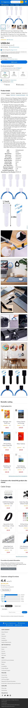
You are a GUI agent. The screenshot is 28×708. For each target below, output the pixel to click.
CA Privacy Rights (5, 679)
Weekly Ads (19, 625)
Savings (17, 5)
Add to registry (21, 84)
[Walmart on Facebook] (2, 695)
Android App (4, 690)
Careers (3, 634)
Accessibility (4, 666)
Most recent (8, 606)
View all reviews (5, 590)
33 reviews (11, 39)
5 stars (2, 594)
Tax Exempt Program (5, 670)
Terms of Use (4, 675)
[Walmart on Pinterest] (10, 695)
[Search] (22, 2)
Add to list (7, 84)
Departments (6, 5)
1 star (3, 601)
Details (12, 81)
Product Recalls (4, 668)
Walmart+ (3, 653)
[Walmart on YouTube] (8, 695)
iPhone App (3, 688)
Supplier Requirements (6, 642)
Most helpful (4, 609)
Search (24, 612)
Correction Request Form (8, 569)
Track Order (10, 625)
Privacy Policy (4, 677)
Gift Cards (3, 655)
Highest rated (17, 606)
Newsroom (3, 636)
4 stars (2, 596)
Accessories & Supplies (20, 95)
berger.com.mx (14, 49)
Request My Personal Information (8, 681)
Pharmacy (3, 662)
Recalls (2, 664)
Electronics (13, 95)
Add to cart (14, 62)
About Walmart (4, 632)
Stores (2, 649)
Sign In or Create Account (10, 623)
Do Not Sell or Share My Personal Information (11, 683)
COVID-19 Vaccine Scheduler (7, 660)
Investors (3, 638)
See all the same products (21, 556)
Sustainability (4, 640)
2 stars (2, 599)
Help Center (22, 623)
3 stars (2, 598)
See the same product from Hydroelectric (18, 476)
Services (12, 5)
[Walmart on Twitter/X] (5, 695)
